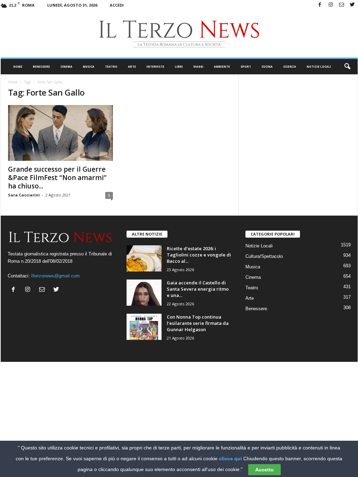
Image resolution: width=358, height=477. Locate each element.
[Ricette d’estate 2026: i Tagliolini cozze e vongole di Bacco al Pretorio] (144, 258)
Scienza (289, 66)
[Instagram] (331, 5)
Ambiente (222, 66)
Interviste (155, 66)
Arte (132, 66)
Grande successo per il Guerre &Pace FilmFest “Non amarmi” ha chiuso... (57, 178)
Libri (179, 66)
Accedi (117, 5)
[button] (347, 66)
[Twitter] (352, 5)
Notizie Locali (319, 66)
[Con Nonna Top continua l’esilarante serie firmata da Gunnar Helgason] (144, 327)
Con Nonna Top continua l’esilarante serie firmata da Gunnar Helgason (198, 323)
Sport (246, 66)
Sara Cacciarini (24, 194)
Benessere (41, 66)
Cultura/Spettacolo (264, 256)
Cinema (66, 66)
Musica (88, 66)
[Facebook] (320, 5)
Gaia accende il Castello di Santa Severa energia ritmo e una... (198, 289)
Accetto (264, 469)
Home (17, 66)
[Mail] (341, 5)
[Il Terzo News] (179, 34)
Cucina (267, 66)
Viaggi (198, 66)
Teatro (111, 66)
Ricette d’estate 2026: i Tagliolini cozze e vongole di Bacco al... (199, 254)
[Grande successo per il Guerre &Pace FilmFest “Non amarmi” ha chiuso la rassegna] (60, 133)
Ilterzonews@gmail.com (55, 275)
